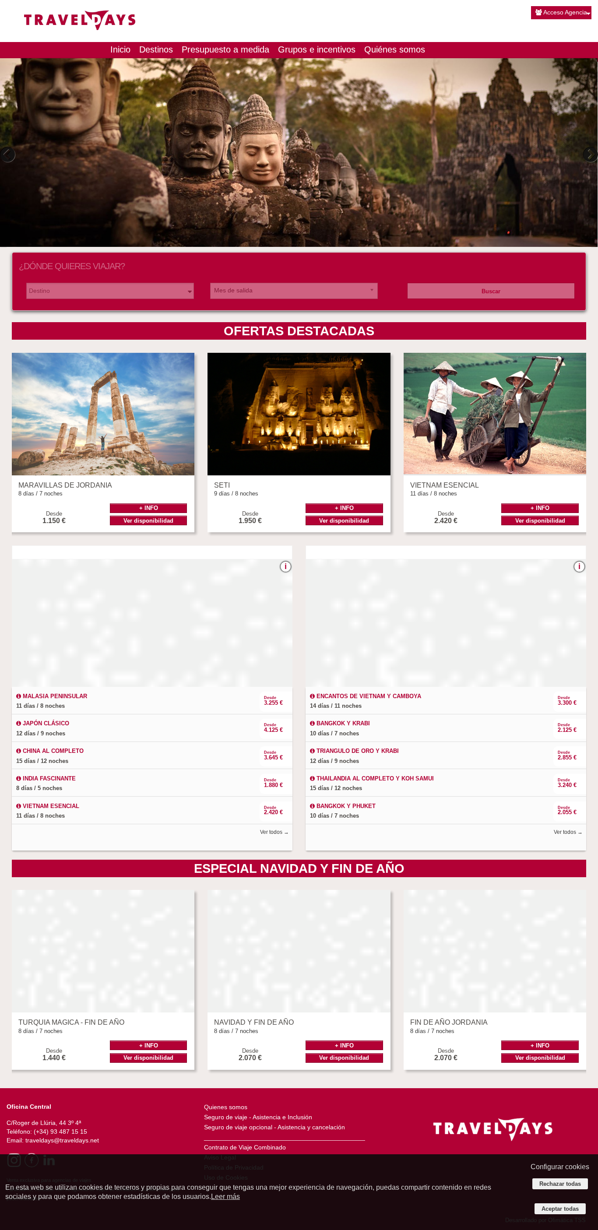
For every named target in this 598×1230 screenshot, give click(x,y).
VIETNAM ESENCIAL (50, 806)
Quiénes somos (394, 49)
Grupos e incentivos (316, 49)
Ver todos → (274, 832)
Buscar (491, 291)
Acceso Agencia (565, 12)
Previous (9, 154)
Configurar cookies (560, 1166)
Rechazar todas (560, 1184)
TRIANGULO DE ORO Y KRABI (357, 751)
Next (589, 154)
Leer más (225, 1196)
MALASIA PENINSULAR (54, 696)
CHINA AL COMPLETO (52, 751)
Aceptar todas (560, 1208)
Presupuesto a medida (225, 49)
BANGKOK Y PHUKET (345, 806)
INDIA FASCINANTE (48, 778)
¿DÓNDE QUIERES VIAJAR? (72, 266)
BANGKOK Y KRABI (342, 723)
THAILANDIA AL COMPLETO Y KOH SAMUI (374, 778)
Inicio (120, 49)
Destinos (156, 49)
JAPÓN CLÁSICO (45, 723)
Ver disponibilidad (148, 520)
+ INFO (148, 508)
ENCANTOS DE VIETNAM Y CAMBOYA (368, 696)
